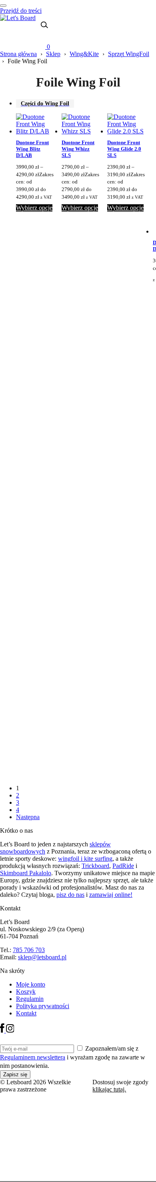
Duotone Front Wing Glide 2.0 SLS (124, 149)
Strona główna (18, 53)
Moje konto (30, 984)
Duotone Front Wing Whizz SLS (78, 149)
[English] (26, 32)
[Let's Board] (18, 17)
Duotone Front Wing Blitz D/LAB (32, 149)
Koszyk (26, 991)
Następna (28, 817)
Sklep (53, 53)
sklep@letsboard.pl (42, 957)
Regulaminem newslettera (32, 1057)
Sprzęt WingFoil (128, 53)
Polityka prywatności (42, 1006)
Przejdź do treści (21, 10)
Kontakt (26, 1013)
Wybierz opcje (34, 207)
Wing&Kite (84, 53)
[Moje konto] (40, 37)
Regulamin (30, 998)
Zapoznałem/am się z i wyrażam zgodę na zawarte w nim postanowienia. (72, 1057)
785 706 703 (29, 949)
